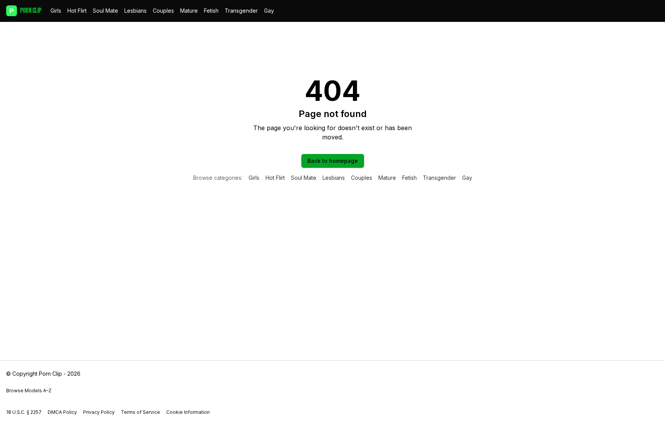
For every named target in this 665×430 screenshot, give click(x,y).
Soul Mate (105, 10)
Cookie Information (188, 412)
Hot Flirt (77, 10)
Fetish (211, 10)
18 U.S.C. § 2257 (24, 412)
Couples (163, 10)
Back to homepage (332, 160)
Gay (269, 10)
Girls (55, 10)
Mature (189, 10)
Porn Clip (25, 11)
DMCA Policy (62, 412)
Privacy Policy (99, 412)
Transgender (241, 10)
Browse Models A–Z (29, 390)
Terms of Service (140, 412)
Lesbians (135, 10)
